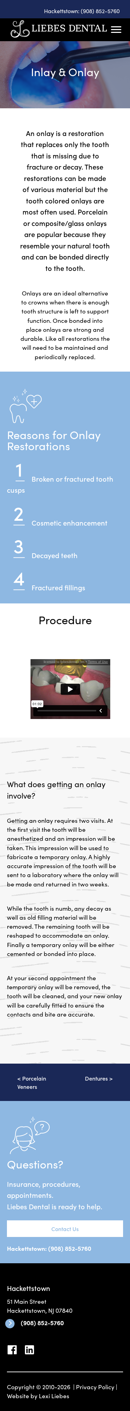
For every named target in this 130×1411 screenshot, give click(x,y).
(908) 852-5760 (42, 1322)
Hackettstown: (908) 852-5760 (82, 11)
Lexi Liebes (54, 1395)
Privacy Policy (95, 1386)
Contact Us (65, 1228)
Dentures (96, 1078)
